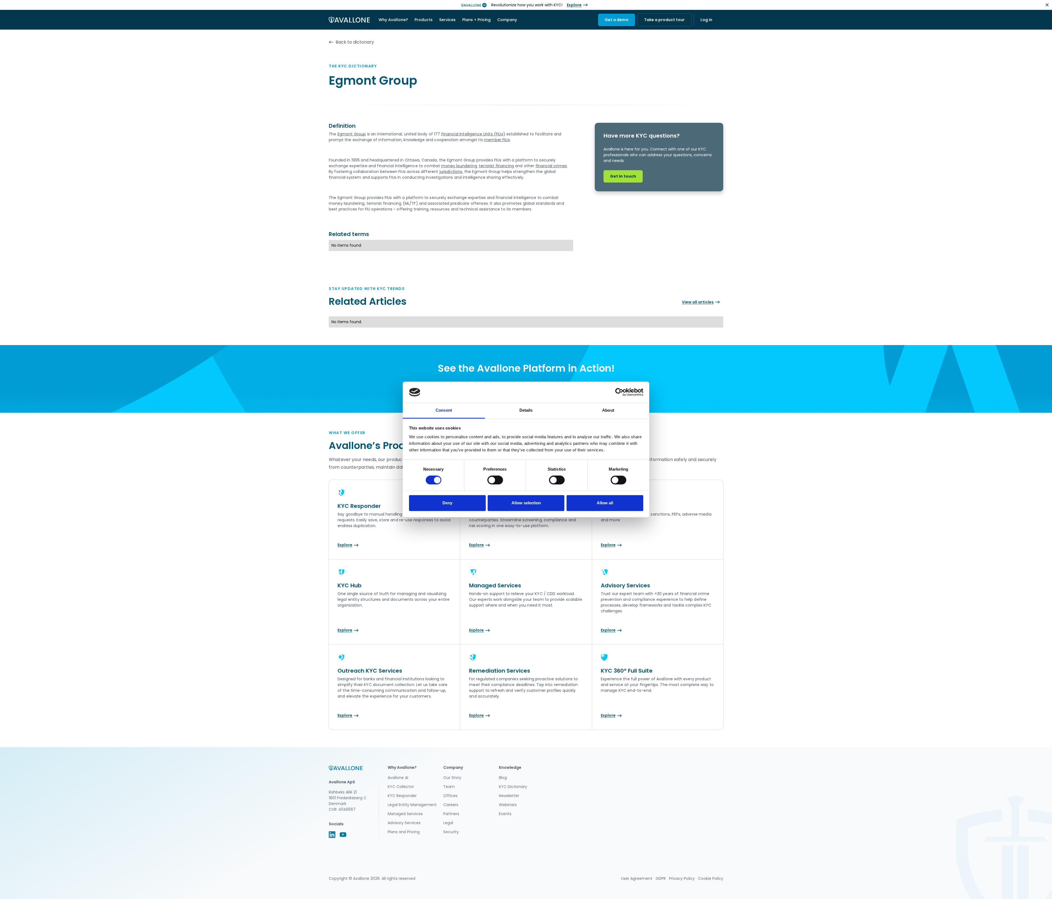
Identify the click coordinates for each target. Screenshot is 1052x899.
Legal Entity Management (412, 804)
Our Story (452, 777)
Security (451, 832)
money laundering (459, 166)
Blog (503, 777)
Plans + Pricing (476, 19)
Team (449, 786)
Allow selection (526, 502)
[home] (349, 19)
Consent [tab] (444, 410)
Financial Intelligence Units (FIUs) (473, 134)
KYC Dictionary (513, 786)
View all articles (698, 302)
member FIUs (497, 140)
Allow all (605, 502)
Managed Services (405, 814)
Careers (450, 804)
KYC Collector (401, 786)
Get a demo (616, 19)
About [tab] (608, 410)
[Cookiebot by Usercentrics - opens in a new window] (619, 392)
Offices (450, 795)
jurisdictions (450, 171)
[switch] (495, 480)
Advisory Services (404, 823)
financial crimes (551, 166)
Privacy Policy (682, 878)
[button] (393, 20)
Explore (574, 5)
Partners (451, 814)
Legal (448, 823)
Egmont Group (352, 134)
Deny (447, 502)
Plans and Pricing (404, 832)
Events (505, 814)
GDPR (661, 878)
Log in (706, 19)
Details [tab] (526, 410)
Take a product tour (664, 19)
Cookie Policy (710, 878)
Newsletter (509, 795)
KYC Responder (402, 795)
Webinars (508, 804)
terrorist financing (496, 166)
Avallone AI (398, 777)
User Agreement (636, 878)
